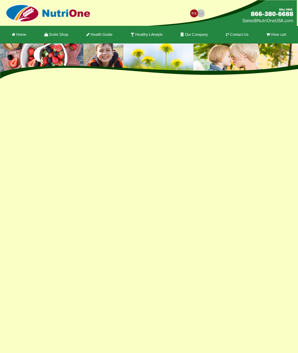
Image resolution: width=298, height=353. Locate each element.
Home (21, 35)
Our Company (196, 35)
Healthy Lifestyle (149, 35)
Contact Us (239, 35)
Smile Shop (58, 35)
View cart (278, 35)
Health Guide (101, 35)
